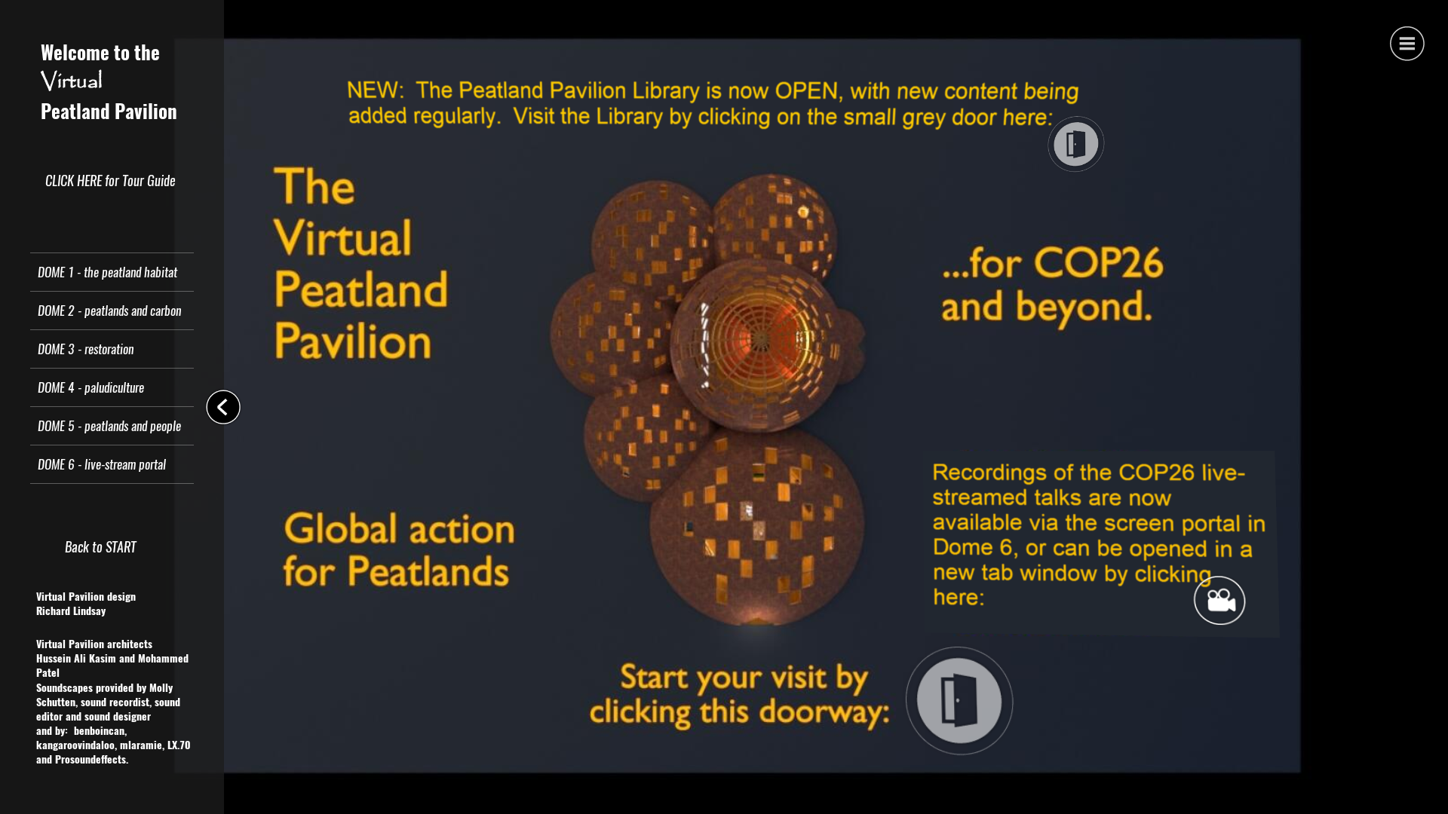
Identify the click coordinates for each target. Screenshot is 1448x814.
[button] (1406, 41)
